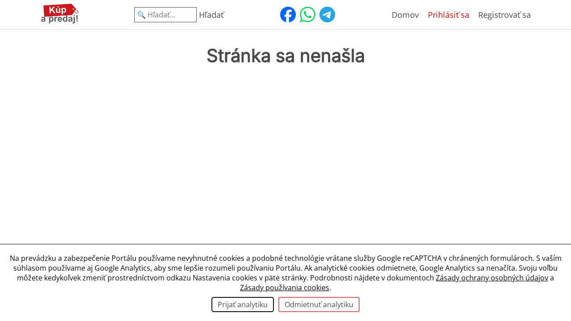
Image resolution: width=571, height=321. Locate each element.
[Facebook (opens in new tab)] (288, 15)
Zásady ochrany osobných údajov (492, 278)
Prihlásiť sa (448, 14)
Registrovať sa (504, 14)
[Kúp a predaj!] (59, 22)
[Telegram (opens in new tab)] (327, 15)
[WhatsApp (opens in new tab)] (307, 15)
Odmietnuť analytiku (319, 304)
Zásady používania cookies (284, 287)
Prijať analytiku (243, 304)
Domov (405, 14)
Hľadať (211, 14)
